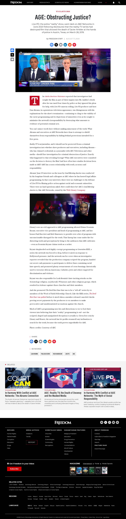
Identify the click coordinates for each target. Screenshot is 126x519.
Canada (41, 496)
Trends (28, 436)
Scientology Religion (43, 484)
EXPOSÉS (30, 2)
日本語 (95, 505)
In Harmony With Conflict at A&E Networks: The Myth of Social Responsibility (99, 395)
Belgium (35, 496)
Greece (89, 496)
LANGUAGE (13, 505)
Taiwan (57, 499)
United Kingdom (64, 499)
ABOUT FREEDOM (102, 430)
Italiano (90, 505)
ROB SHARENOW (57, 354)
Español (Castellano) (71, 505)
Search (97, 442)
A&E (74, 354)
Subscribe (14, 469)
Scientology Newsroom (69, 484)
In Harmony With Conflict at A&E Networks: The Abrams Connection (22, 394)
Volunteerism (68, 451)
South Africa (48, 496)
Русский (37, 508)
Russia (41, 499)
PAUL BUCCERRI (45, 354)
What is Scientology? (55, 484)
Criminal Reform (69, 445)
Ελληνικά (52, 505)
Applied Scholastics (87, 487)
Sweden (51, 499)
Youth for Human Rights (30, 490)
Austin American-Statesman (55, 96)
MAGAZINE (75, 464)
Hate (8, 448)
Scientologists (49, 439)
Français (80, 505)
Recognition (49, 445)
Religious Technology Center (93, 484)
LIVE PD (67, 354)
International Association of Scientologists (38, 487)
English (46, 505)
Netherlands (101, 496)
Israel (81, 496)
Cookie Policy (92, 517)
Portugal (35, 499)
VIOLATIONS (63, 11)
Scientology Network (30, 484)
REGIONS (13, 496)
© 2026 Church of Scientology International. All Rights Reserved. (32, 517)
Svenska (43, 508)
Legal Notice (106, 517)
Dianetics (21, 484)
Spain (45, 499)
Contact (97, 433)
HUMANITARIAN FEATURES (82, 2)
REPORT (31, 442)
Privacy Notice (84, 517)
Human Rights (11, 433)
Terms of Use (99, 517)
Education (10, 442)
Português (30, 508)
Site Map (97, 439)
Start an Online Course (108, 484)
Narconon (78, 487)
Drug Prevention (69, 439)
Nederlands (107, 505)
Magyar (100, 505)
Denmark (55, 496)
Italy (85, 496)
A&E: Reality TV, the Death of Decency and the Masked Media (62, 394)
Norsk (112, 505)
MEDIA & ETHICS (44, 2)
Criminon (71, 487)
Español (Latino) (60, 505)
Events (47, 436)
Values (66, 454)
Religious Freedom (70, 433)
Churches (48, 433)
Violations (29, 433)
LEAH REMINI (34, 354)
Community (49, 442)
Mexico (61, 496)
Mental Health (11, 436)
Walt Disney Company (75, 190)
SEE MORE (73, 475)
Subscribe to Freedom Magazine (105, 436)
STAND (52, 487)
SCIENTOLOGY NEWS (62, 2)
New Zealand (109, 496)
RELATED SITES (15, 482)
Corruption (10, 439)
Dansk (35, 505)
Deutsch (41, 505)
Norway (30, 499)
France (71, 496)
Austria (29, 496)
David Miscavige (100, 449)
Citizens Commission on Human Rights (48, 490)
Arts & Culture (68, 448)
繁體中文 (30, 505)
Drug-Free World (98, 487)
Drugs (9, 445)
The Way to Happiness (62, 487)
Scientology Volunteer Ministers (17, 487)
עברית (85, 505)
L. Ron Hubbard (13, 484)
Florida (66, 496)
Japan (94, 496)
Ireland (76, 496)
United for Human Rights (15, 490)
